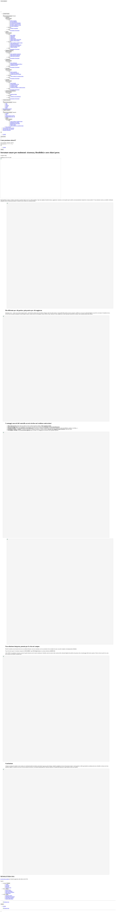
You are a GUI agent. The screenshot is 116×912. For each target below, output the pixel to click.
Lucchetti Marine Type (14, 84)
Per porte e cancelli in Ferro (15, 24)
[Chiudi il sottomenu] (3, 101)
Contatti (6, 113)
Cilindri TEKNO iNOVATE (15, 39)
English (4, 134)
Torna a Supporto (9, 119)
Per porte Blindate (13, 21)
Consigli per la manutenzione (15, 44)
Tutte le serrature (13, 20)
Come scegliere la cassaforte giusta (16, 76)
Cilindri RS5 (12, 36)
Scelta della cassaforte (9, 897)
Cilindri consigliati (13, 47)
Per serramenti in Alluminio (15, 22)
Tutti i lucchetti (13, 83)
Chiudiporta (8, 59)
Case (6, 103)
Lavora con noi (8, 887)
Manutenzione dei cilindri (15, 123)
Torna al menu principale (7, 102)
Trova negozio (8, 126)
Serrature (7, 17)
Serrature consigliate (14, 28)
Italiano (2, 904)
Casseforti (7, 68)
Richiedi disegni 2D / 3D (10, 116)
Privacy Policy (8, 890)
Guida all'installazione (14, 43)
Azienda (8, 883)
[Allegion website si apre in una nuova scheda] (58, 902)
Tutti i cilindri (12, 35)
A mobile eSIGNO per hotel (15, 74)
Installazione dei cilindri (14, 122)
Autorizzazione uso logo (10, 115)
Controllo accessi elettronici (10, 90)
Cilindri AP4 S (13, 38)
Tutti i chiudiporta (13, 63)
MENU (2, 149)
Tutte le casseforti (13, 72)
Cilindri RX (12, 37)
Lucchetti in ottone (13, 86)
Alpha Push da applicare (14, 56)
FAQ (6, 114)
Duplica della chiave (9, 898)
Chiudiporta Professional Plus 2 (16, 64)
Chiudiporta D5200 (14, 65)
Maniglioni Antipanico (9, 50)
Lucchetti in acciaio (14, 85)
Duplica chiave (13, 124)
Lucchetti (7, 79)
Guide (7, 894)
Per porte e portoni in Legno (15, 25)
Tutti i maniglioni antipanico (15, 53)
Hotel (6, 107)
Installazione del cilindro (10, 896)
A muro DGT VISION (14, 73)
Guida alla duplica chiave (15, 46)
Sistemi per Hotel (13, 94)
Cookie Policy (8, 893)
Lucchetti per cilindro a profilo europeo (17, 87)
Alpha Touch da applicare (15, 55)
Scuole (6, 106)
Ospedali (7, 105)
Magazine (7, 886)
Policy (7, 888)
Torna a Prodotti (8, 18)
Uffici (6, 104)
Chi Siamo (7, 885)
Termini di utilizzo (8, 891)
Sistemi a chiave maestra (14, 40)
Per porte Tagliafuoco (14, 26)
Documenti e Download (14, 30)
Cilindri (7, 31)
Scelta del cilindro (8, 895)
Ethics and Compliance (9, 892)
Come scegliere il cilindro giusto (16, 42)
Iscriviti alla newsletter (4, 879)
